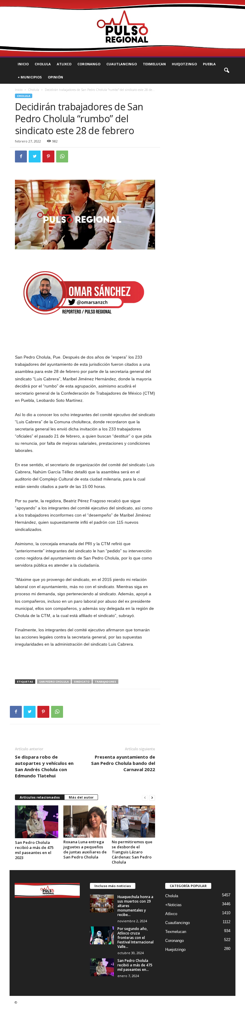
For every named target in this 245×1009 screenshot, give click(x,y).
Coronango (88, 64)
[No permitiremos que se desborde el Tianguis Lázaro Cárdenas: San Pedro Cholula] (133, 821)
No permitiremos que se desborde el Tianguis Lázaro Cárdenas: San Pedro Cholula (132, 852)
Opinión (55, 77)
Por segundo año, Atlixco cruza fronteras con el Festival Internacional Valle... (135, 937)
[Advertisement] (85, 664)
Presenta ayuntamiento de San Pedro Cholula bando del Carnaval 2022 (123, 763)
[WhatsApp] (62, 156)
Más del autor (81, 797)
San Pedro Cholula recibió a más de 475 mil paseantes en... (134, 965)
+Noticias (173, 905)
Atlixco (64, 64)
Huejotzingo (184, 64)
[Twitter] (35, 156)
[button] (226, 70)
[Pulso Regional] (122, 28)
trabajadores (105, 681)
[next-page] (152, 797)
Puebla (209, 64)
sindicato (82, 681)
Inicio (23, 64)
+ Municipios (30, 77)
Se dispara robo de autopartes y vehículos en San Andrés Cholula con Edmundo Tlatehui (44, 766)
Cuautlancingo (121, 64)
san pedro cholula (54, 681)
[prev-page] (145, 797)
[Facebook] (21, 156)
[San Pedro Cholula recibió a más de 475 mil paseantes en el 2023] (36, 821)
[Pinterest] (48, 156)
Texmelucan (154, 64)
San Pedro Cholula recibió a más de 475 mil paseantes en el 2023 (34, 850)
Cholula (43, 64)
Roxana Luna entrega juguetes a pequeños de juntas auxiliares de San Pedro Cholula (85, 849)
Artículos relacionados (40, 797)
